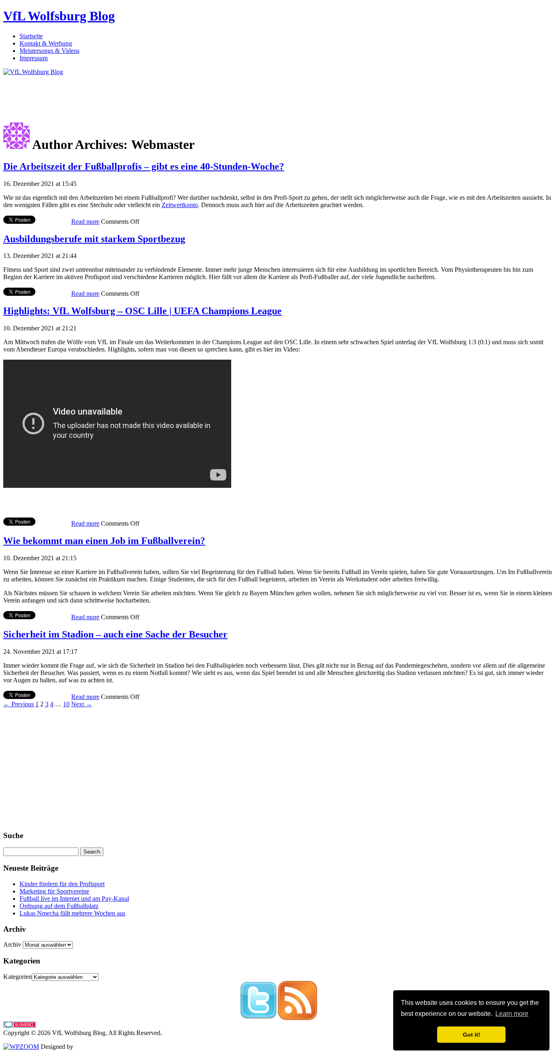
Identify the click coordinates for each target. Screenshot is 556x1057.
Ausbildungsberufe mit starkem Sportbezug (94, 239)
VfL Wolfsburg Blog (59, 16)
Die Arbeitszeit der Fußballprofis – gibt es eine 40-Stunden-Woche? (143, 166)
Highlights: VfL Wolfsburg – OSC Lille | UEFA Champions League (142, 311)
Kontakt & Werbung (46, 43)
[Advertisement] (151, 94)
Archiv (12, 944)
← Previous (18, 704)
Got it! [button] (471, 1034)
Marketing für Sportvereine (54, 891)
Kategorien (17, 976)
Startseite (31, 36)
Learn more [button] (511, 1013)
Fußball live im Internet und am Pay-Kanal (74, 898)
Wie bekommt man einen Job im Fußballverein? (104, 540)
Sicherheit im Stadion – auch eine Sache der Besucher (115, 634)
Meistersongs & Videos (49, 50)
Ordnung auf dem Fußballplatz (59, 905)
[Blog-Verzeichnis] (19, 1025)
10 (66, 704)
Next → (81, 704)
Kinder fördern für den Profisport (62, 883)
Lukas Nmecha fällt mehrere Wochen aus (72, 913)
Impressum (34, 58)
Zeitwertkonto (180, 204)
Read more (85, 221)
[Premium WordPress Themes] (21, 1046)
